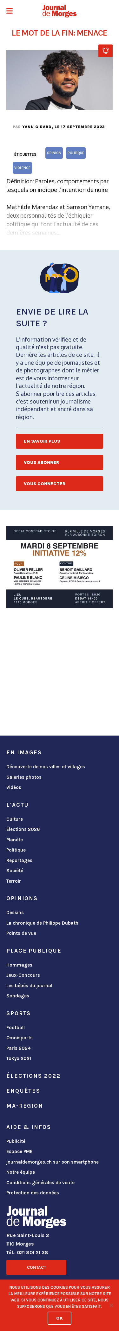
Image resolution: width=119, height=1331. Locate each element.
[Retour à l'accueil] (36, 1218)
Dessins (15, 912)
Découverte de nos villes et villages (45, 767)
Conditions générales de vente (40, 1182)
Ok (59, 1318)
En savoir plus (42, 441)
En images (24, 752)
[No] (111, 1305)
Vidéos (13, 787)
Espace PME (19, 1151)
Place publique (33, 950)
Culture (14, 819)
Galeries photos (24, 777)
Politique (16, 850)
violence (22, 168)
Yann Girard (37, 127)
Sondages (17, 996)
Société (14, 870)
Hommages (19, 965)
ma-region (24, 1105)
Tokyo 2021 (18, 1058)
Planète (14, 840)
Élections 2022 (33, 1075)
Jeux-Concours (23, 975)
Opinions (22, 898)
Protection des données (32, 1193)
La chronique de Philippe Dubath (42, 923)
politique (76, 153)
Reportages (19, 860)
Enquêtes (23, 1090)
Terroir (13, 881)
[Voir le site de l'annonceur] (59, 567)
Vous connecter (44, 483)
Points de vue (21, 933)
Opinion (54, 153)
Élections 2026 (23, 829)
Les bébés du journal (29, 985)
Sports (18, 1013)
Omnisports (19, 1038)
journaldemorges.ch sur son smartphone (52, 1162)
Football (15, 1027)
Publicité (15, 1141)
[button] (9, 11)
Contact (36, 1267)
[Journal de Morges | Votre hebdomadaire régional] (60, 11)
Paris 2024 (18, 1048)
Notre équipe (20, 1172)
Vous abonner (41, 462)
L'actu (17, 804)
